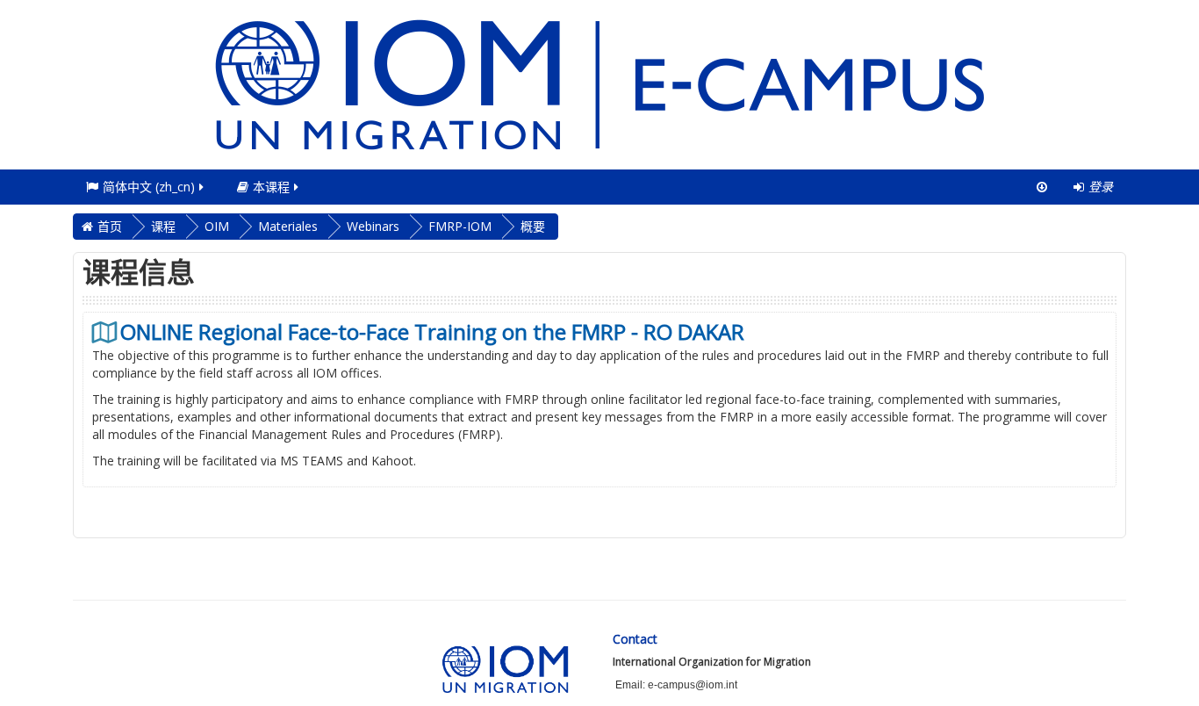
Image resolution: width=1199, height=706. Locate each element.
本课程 (271, 186)
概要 (533, 226)
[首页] (599, 83)
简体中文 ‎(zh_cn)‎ (149, 186)
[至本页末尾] (1041, 187)
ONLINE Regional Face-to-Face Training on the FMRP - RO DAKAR (432, 331)
